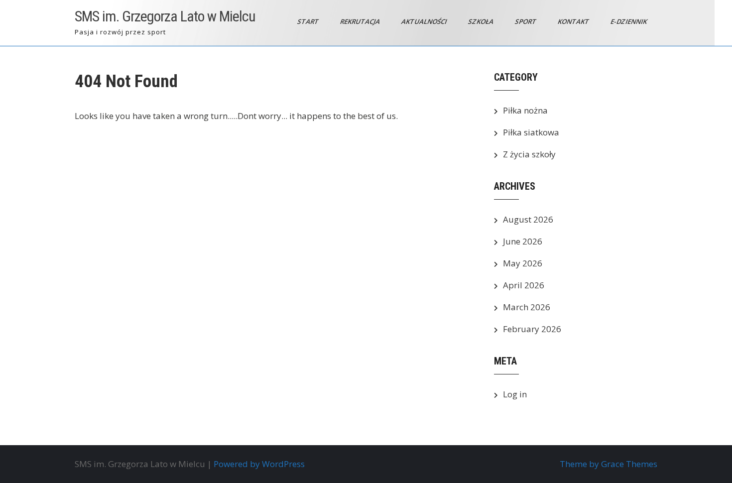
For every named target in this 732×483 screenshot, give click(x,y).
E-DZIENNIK (629, 21)
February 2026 (532, 329)
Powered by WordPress (259, 464)
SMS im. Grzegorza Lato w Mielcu (165, 16)
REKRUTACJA (360, 21)
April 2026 (523, 285)
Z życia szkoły (529, 154)
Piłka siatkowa (531, 132)
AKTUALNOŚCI (424, 21)
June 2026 (522, 241)
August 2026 (528, 219)
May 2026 (522, 263)
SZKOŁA (481, 21)
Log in (515, 394)
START (308, 21)
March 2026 (526, 307)
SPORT (526, 21)
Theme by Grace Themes (608, 464)
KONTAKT (574, 21)
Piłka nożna (525, 110)
